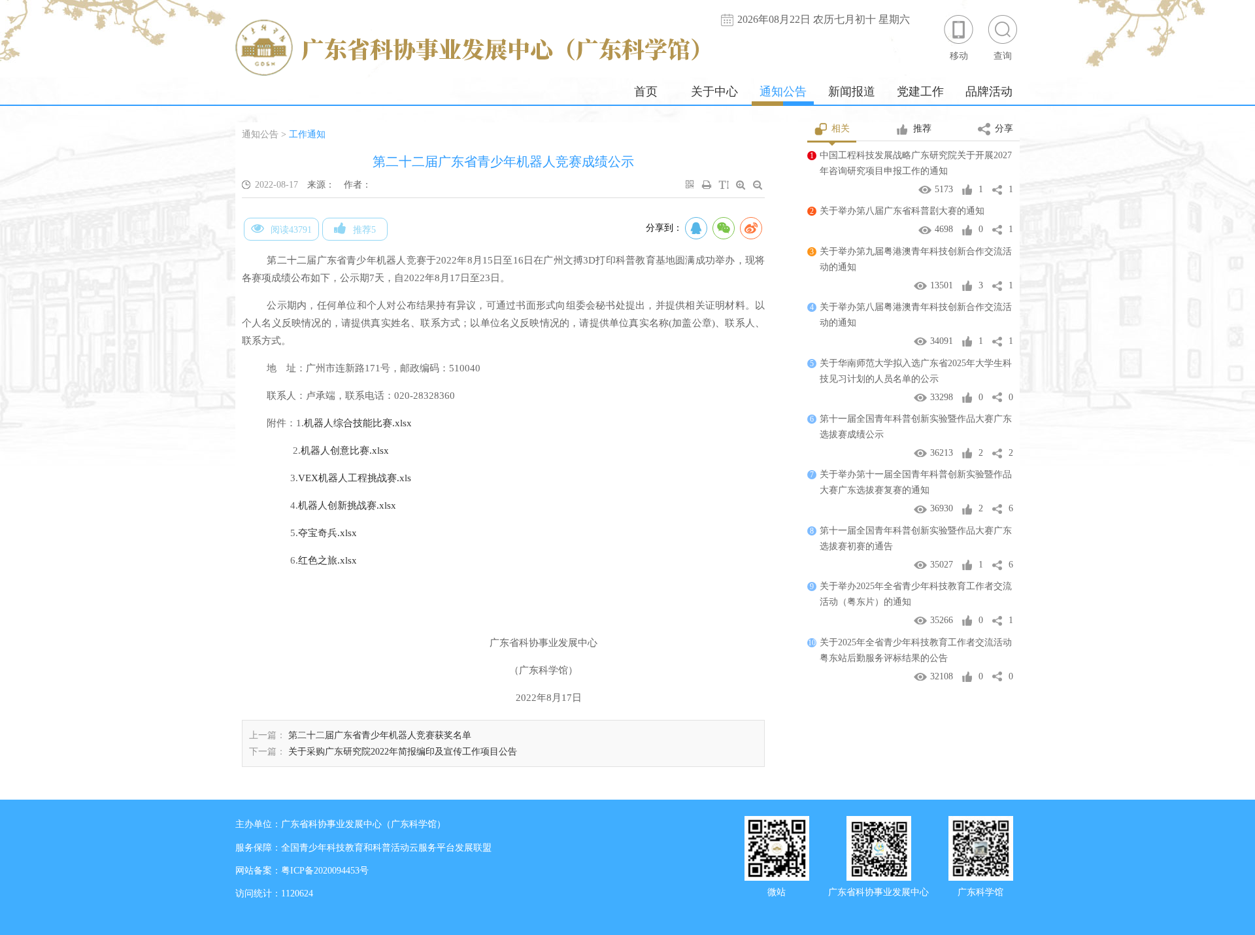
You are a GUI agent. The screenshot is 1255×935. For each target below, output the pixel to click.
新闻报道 (851, 91)
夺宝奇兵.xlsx (327, 533)
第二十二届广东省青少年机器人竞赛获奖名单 (379, 735)
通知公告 (783, 91)
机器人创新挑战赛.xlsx (347, 505)
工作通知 (307, 134)
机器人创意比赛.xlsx (345, 450)
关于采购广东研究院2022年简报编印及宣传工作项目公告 (402, 751)
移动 (959, 56)
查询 (1003, 56)
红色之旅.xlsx (327, 560)
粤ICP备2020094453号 (325, 871)
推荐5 (364, 230)
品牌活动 (988, 91)
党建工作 (920, 91)
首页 (646, 91)
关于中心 (714, 91)
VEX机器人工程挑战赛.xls (354, 478)
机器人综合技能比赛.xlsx (358, 423)
